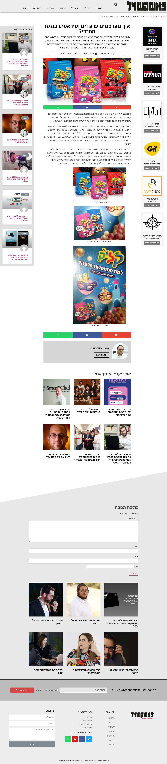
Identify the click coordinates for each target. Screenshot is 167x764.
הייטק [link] (62, 8)
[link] (146, 6)
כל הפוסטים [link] (101, 355)
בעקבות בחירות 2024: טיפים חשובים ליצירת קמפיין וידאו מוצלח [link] (17, 179)
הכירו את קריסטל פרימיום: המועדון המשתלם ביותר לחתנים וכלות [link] (121, 623)
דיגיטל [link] (74, 8)
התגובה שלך (132, 518)
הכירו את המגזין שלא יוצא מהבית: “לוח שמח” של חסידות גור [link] (119, 412)
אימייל (135, 557)
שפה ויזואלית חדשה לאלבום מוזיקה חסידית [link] (88, 410)
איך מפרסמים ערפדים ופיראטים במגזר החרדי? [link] (87, 28)
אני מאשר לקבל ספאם (46, 690)
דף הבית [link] (162, 16)
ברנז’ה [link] (87, 8)
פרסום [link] (99, 8)
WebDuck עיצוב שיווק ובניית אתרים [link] (70, 761)
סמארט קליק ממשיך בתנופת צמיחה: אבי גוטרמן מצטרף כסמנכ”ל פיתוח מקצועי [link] (57, 413)
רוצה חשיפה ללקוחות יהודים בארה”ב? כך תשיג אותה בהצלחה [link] (17, 218)
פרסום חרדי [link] (150, 16)
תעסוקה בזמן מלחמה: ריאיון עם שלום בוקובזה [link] (58, 455)
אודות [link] (24, 8)
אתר (136, 567)
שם (136, 546)
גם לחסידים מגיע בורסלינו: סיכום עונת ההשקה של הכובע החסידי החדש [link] (18, 257)
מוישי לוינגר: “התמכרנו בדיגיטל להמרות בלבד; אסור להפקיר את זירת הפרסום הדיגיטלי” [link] (119, 458)
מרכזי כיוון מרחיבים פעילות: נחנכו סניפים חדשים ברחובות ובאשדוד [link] (87, 457)
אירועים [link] (50, 8)
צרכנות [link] (36, 8)
